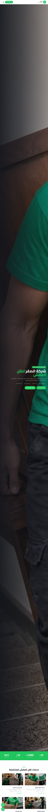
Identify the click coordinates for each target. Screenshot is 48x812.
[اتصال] (3, 809)
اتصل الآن (40, 387)
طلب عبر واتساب (30, 387)
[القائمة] (3, 2)
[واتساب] (3, 805)
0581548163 (8, 2)
